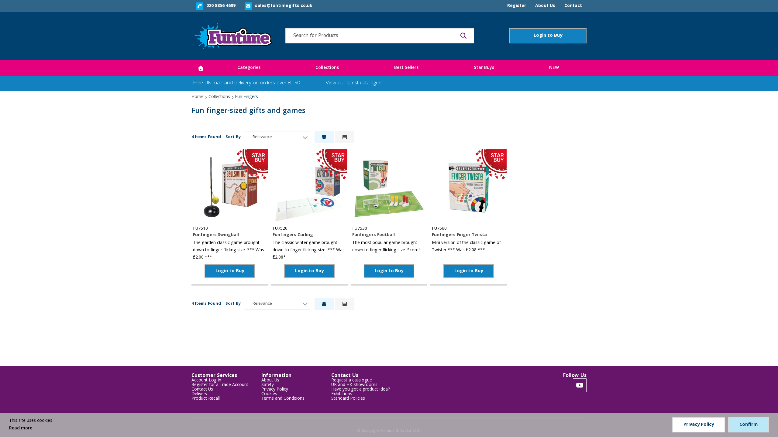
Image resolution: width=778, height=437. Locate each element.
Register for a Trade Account (219, 385)
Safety (267, 385)
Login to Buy (548, 36)
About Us (270, 380)
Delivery (199, 394)
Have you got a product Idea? (360, 390)
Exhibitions (341, 394)
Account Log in (206, 380)
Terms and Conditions (283, 399)
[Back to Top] (761, 400)
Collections (219, 97)
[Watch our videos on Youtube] (580, 385)
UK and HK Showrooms (354, 385)
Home (197, 97)
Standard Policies (348, 399)
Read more (20, 428)
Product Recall (205, 399)
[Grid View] (324, 137)
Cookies (269, 394)
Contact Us (202, 390)
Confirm (748, 425)
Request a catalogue (351, 380)
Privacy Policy (274, 390)
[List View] (344, 137)
